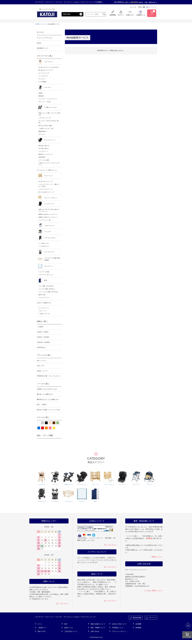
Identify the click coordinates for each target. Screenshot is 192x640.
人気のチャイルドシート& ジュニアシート (49, 164)
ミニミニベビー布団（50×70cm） (48, 292)
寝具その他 (41, 295)
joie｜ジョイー (41, 360)
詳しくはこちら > (62, 603)
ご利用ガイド (42, 627)
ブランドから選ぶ (44, 355)
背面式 (40, 93)
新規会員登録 (136, 617)
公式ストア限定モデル (44, 303)
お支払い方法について (119, 624)
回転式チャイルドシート (45, 154)
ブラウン (54, 422)
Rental (39, 43)
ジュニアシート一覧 (44, 220)
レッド (42, 428)
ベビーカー (47, 87)
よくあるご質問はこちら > (153, 590)
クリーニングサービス (44, 38)
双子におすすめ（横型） (45, 125)
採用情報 (138, 627)
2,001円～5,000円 (42, 332)
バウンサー (47, 232)
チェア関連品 (42, 82)
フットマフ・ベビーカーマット (47, 99)
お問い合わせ (95, 631)
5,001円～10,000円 (43, 337)
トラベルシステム (50, 238)
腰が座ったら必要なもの (45, 394)
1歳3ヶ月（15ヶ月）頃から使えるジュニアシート (48, 210)
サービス (43, 24)
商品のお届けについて (98, 624)
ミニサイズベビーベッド (45, 189)
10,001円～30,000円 (43, 342)
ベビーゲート (48, 266)
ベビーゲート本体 (43, 272)
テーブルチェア (43, 76)
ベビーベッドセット (50, 198)
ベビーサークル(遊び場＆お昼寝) (52, 259)
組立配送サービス (42, 48)
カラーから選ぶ (43, 417)
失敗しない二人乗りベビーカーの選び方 (49, 114)
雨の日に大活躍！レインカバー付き (48, 410)
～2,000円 (40, 327)
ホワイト (38, 422)
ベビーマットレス (43, 297)
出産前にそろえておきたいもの (47, 389)
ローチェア (41, 79)
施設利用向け (42, 131)
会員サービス (68, 627)
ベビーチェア (48, 62)
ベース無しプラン (43, 243)
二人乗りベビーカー (50, 107)
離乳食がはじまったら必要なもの (48, 399)
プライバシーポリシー (119, 631)
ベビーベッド (48, 176)
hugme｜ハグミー (42, 371)
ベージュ (50, 422)
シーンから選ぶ (43, 384)
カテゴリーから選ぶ (45, 56)
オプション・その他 (44, 102)
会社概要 (138, 624)
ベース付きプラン (43, 246)
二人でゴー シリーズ (44, 118)
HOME (37, 24)
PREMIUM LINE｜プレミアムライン (48, 376)
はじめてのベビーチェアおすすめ (48, 67)
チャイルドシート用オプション (47, 170)
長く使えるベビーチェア (45, 70)
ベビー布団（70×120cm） (46, 286)
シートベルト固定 (43, 160)
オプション (41, 134)
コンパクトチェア (43, 73)
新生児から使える (43, 145)
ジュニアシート (43, 151)
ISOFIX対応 (41, 157)
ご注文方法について (70, 631)
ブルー (38, 428)
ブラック (46, 422)
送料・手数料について (98, 627)
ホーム (40, 624)
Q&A (65, 624)
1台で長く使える (43, 148)
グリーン (57, 422)
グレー (42, 422)
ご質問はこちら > (156, 557)
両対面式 (41, 96)
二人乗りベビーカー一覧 (45, 128)
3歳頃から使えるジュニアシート (48, 214)
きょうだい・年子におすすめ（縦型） (48, 122)
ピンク (50, 428)
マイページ (152, 7)
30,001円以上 (41, 347)
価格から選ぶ (42, 321)
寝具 (45, 280)
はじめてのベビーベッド (45, 181)
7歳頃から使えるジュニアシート (48, 217)
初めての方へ (42, 631)
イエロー (54, 428)
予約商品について (118, 627)
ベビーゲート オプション (45, 275)
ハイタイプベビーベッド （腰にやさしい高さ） (48, 185)
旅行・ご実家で (42, 404)
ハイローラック (49, 226)
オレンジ (46, 428)
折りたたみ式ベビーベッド (46, 192)
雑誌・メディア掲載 (45, 435)
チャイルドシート (50, 140)
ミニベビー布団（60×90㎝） (47, 289)
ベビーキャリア (49, 252)
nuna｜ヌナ (40, 365)
